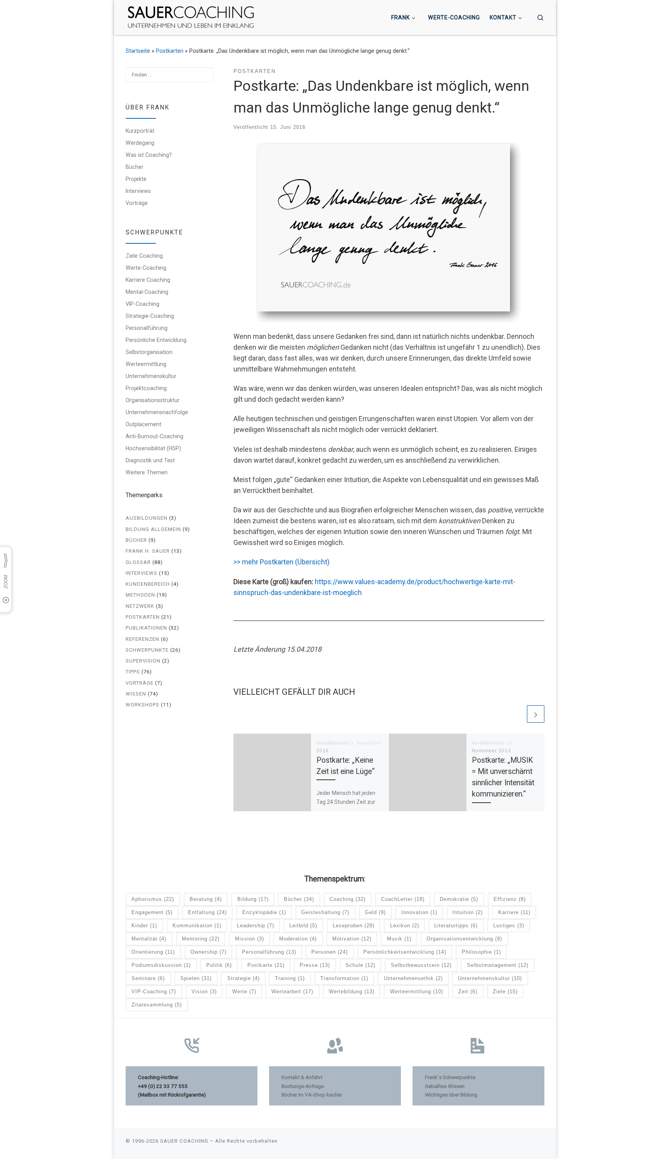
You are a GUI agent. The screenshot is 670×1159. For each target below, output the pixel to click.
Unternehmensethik (413, 978)
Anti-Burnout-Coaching (154, 436)
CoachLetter (403, 899)
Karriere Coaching (148, 280)
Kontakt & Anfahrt (302, 1077)
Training (290, 978)
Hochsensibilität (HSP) (153, 448)
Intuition (467, 912)
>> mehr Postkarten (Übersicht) (281, 562)
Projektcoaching (146, 388)
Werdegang (140, 143)
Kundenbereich (148, 584)
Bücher (134, 167)
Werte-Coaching (146, 268)
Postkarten (169, 51)
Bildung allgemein (153, 529)
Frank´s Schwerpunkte (450, 1077)
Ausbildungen (147, 518)
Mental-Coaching (147, 292)
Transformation (344, 978)
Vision (204, 991)
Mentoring (200, 939)
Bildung (253, 899)
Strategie (243, 978)
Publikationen (146, 628)
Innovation (419, 912)
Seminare (148, 978)
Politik (219, 965)
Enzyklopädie (264, 912)
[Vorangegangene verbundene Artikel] (516, 714)
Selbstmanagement (497, 965)
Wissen (136, 694)
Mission (249, 939)
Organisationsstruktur (153, 400)
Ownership (208, 952)
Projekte (136, 179)
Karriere (514, 912)
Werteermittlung (146, 364)
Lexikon (404, 925)
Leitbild (303, 925)
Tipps (133, 672)
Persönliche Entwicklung (156, 340)
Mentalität (148, 939)
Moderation (298, 939)
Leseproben (354, 925)
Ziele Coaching (144, 256)
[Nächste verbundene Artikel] (535, 714)
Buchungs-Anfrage (302, 1086)
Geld (375, 912)
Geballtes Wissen (445, 1086)
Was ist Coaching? (149, 155)
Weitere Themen (147, 472)
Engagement (152, 912)
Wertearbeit (292, 991)
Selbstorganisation (149, 352)
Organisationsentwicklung (464, 939)
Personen (329, 952)
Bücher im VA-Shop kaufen (311, 1094)
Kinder (144, 925)
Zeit (467, 991)
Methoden (140, 595)
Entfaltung (207, 912)
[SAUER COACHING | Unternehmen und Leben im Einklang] (191, 17)
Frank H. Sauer (148, 551)
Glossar (138, 562)
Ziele (505, 991)
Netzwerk (140, 606)
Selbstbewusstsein (421, 965)
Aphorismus (152, 899)
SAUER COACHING (184, 1141)
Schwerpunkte (147, 650)
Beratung (206, 899)
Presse (315, 965)
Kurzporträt (140, 131)
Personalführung (147, 328)
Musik (399, 939)
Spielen (196, 978)
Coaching (348, 899)
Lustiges (508, 925)
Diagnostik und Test (150, 460)
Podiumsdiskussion (161, 965)
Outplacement (143, 424)
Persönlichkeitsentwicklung (404, 952)
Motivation (351, 939)
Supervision (143, 661)
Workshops (142, 705)
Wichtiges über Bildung (451, 1094)
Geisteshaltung (325, 912)
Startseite (138, 51)
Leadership (255, 925)
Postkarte (266, 965)
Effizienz (510, 899)
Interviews (138, 191)
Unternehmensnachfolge (157, 412)
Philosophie (481, 952)
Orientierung (153, 952)
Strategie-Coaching (150, 316)
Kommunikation (197, 925)
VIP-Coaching (142, 304)
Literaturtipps (456, 925)
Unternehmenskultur (151, 376)
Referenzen (142, 639)
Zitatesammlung (156, 1005)
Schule (360, 965)
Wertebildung (352, 991)
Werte (244, 991)
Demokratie (459, 899)
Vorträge (137, 203)
